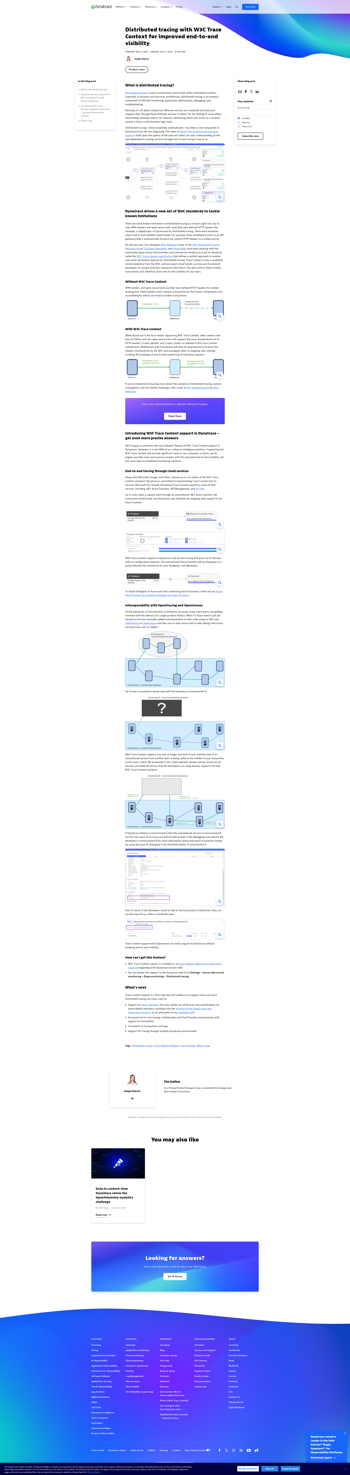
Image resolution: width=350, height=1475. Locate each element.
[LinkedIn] (257, 90)
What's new (203, 1045)
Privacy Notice (94, 1472)
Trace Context (188, 1045)
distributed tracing (142, 1045)
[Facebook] (245, 90)
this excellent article (198, 387)
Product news (137, 69)
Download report (321, 1457)
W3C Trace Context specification (155, 256)
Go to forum (175, 1276)
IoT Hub (200, 488)
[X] (251, 90)
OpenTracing (132, 623)
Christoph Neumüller (155, 248)
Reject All (270, 1468)
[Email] (240, 90)
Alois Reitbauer (169, 244)
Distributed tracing (135, 92)
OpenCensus (149, 623)
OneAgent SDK (187, 1012)
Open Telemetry (150, 1004)
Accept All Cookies (290, 1468)
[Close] (346, 1469)
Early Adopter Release (166, 1045)
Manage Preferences (248, 1468)
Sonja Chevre (141, 59)
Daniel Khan (179, 248)
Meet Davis (175, 416)
